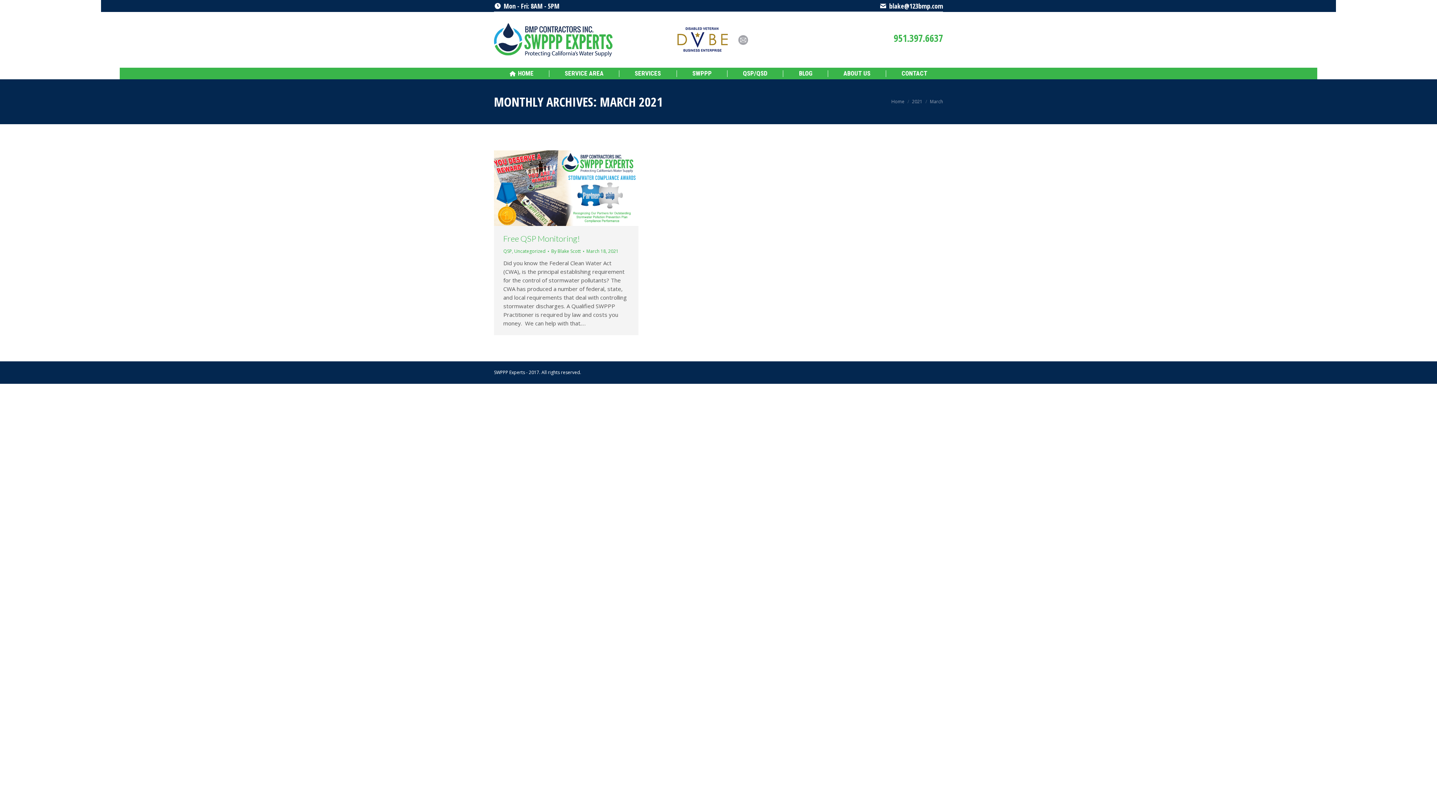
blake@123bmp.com (916, 5)
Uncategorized (530, 251)
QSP (507, 251)
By (566, 251)
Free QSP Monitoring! (541, 238)
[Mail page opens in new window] (743, 40)
